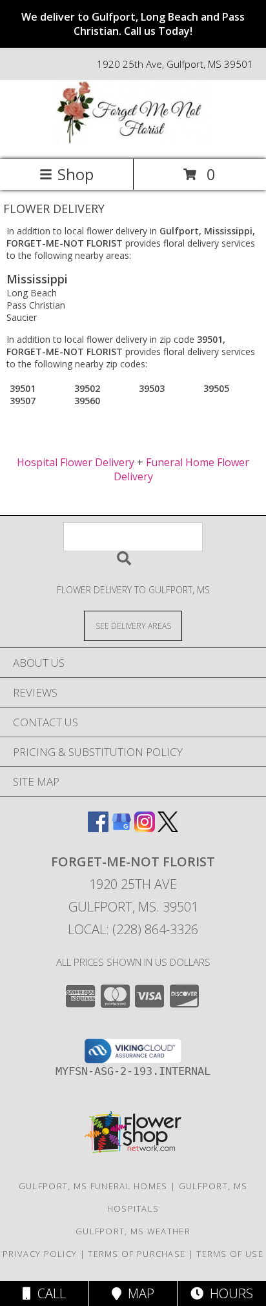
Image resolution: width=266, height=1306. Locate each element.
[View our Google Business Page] (121, 828)
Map (137, 1293)
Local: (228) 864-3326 (133, 929)
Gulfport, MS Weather (133, 1231)
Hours (228, 1293)
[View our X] (168, 828)
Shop (75, 174)
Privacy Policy (40, 1254)
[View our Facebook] (98, 828)
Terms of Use (229, 1254)
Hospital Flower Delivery (75, 462)
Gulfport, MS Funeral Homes (93, 1186)
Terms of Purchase (136, 1254)
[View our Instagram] (144, 828)
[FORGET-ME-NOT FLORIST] (133, 140)
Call (48, 1293)
